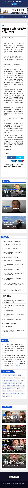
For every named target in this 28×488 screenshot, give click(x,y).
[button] (23, 16)
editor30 (14, 195)
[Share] (11, 157)
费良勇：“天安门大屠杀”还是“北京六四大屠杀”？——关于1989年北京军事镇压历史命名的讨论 (13, 285)
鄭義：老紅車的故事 (7, 326)
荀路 (7, 393)
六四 (12, 378)
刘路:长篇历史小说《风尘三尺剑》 (10, 323)
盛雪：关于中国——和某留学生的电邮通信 (13, 223)
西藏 (11, 393)
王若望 (8, 390)
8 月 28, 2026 (7, 435)
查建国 (13, 385)
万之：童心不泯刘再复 (7, 310)
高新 (7, 396)
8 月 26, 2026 (7, 465)
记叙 (8, 206)
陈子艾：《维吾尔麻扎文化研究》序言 (11, 319)
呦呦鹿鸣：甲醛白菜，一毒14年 (10, 257)
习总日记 (5, 375)
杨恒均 (8, 385)
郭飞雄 (14, 393)
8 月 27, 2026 (7, 450)
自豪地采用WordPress (7, 483)
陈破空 (22, 393)
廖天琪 (9, 383)
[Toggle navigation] (13, 17)
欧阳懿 (12, 37)
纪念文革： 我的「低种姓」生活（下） (11, 244)
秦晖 (13, 390)
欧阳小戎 (22, 385)
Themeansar (22, 483)
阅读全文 (17, 365)
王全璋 (4, 390)
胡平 (4, 393)
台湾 (7, 380)
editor (5, 35)
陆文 (19, 393)
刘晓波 (15, 378)
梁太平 (17, 385)
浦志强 (18, 388)
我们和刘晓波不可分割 (11, 189)
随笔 (2, 25)
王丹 (22, 388)
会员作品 (5, 189)
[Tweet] (20, 157)
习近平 (9, 375)
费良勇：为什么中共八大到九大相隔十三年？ (13, 290)
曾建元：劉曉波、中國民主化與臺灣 (13, 192)
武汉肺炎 (9, 388)
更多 (3, 334)
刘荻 (23, 378)
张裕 (14, 383)
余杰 (8, 378)
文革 (17, 383)
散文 (4, 220)
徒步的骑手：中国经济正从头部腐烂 (11, 269)
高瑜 (11, 396)
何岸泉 (19, 375)
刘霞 (4, 380)
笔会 (16, 390)
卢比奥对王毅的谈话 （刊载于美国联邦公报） (13, 241)
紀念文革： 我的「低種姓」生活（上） (11, 248)
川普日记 (5, 383)
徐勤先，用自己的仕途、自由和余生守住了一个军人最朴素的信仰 (13, 463)
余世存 (4, 378)
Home (14, 485)
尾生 (19, 380)
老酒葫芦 (20, 390)
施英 (21, 383)
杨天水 (4, 385)
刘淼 (20, 378)
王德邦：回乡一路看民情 (12, 208)
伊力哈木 (15, 375)
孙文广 (14, 380)
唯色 (11, 380)
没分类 (5, 429)
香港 (4, 396)
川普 (22, 380)
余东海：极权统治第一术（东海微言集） (12, 260)
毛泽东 (14, 388)
